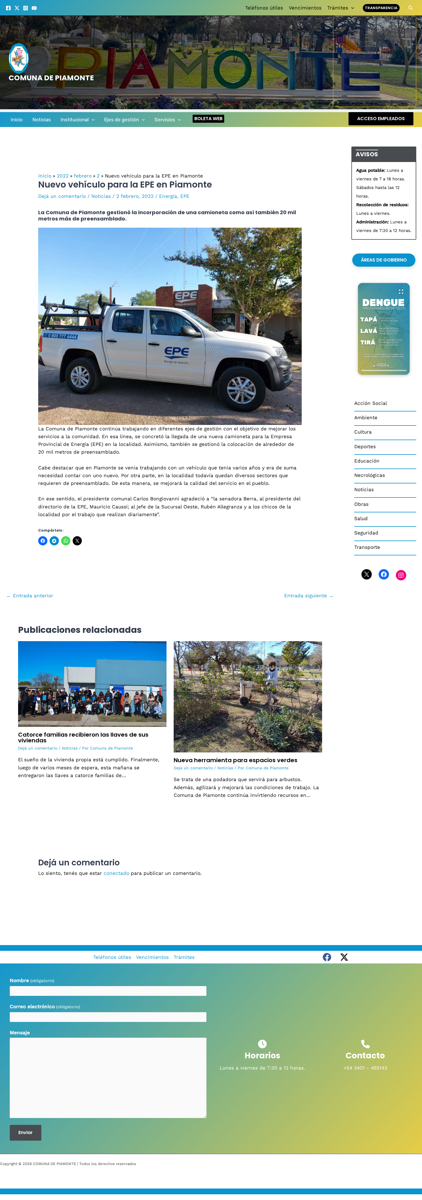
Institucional (75, 119)
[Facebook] (8, 8)
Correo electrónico (45, 1006)
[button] (351, 8)
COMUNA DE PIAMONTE (51, 78)
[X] (17, 8)
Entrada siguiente (309, 595)
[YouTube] (34, 8)
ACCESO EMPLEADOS (381, 118)
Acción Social (370, 403)
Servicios (164, 119)
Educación (367, 461)
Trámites (337, 8)
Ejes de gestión (121, 119)
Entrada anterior (29, 595)
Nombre (32, 980)
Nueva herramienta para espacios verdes (235, 760)
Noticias (41, 119)
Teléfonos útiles (264, 8)
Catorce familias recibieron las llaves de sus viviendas (83, 737)
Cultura (363, 432)
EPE (184, 196)
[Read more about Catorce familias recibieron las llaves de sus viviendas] (92, 683)
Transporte (367, 547)
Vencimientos (305, 8)
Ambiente (366, 417)
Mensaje (20, 1032)
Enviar (25, 1132)
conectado (116, 873)
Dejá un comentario (62, 196)
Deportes (365, 446)
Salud (361, 518)
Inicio (17, 119)
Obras (361, 504)
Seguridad (366, 533)
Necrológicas (369, 475)
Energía (168, 196)
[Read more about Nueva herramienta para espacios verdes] (248, 696)
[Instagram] (25, 8)
